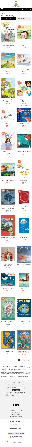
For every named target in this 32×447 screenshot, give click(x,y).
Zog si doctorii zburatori (8, 180)
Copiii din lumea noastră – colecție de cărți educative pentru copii (8, 207)
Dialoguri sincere (24, 100)
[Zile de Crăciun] (24, 197)
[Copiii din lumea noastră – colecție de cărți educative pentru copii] (8, 197)
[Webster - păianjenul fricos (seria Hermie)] (8, 225)
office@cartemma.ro (16, 416)
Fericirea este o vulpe (24, 123)
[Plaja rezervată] (8, 115)
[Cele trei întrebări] (24, 60)
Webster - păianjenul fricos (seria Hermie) (8, 238)
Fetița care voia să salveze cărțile (8, 322)
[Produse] (2, 9)
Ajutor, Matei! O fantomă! (24, 264)
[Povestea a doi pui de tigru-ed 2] (24, 141)
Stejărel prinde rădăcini (8, 100)
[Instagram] (17, 405)
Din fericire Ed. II (24, 237)
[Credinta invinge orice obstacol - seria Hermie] (24, 340)
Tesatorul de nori (8, 70)
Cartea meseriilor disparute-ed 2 (8, 264)
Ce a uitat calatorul (8, 351)
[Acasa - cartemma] (16, 4)
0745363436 (17, 414)
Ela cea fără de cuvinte (8, 288)
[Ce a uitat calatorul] (8, 340)
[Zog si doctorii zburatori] (8, 169)
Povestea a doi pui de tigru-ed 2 (24, 152)
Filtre (9, 18)
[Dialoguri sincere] (24, 88)
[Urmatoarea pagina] (29, 360)
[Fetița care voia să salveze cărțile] (8, 308)
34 (26, 360)
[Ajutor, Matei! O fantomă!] (24, 254)
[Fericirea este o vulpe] (24, 115)
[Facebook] (14, 405)
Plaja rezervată (8, 123)
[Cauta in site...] (30, 9)
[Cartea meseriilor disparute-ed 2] (8, 254)
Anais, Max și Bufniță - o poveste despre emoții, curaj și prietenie (8, 44)
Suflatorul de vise (24, 288)
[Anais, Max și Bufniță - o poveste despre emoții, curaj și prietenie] (8, 32)
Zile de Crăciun (24, 207)
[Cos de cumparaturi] (26, 9)
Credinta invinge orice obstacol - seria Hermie (24, 352)
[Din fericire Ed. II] (24, 225)
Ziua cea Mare (24, 180)
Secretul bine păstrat (8, 151)
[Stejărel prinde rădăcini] (8, 88)
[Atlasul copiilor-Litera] (24, 308)
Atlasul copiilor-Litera (24, 321)
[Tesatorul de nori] (8, 60)
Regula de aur (24, 44)
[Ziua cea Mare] (24, 169)
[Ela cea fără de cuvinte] (8, 279)
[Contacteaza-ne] (22, 9)
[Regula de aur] (24, 32)
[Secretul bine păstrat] (8, 141)
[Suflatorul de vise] (24, 280)
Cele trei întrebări (24, 70)
